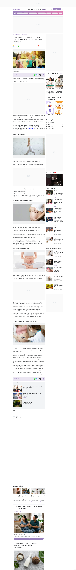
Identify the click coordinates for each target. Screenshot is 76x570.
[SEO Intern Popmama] (14, 417)
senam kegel (30, 128)
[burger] (62, 9)
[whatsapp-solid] (35, 75)
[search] (51, 9)
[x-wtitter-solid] (40, 75)
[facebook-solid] (37, 75)
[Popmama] (16, 9)
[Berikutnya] (45, 478)
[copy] (43, 75)
